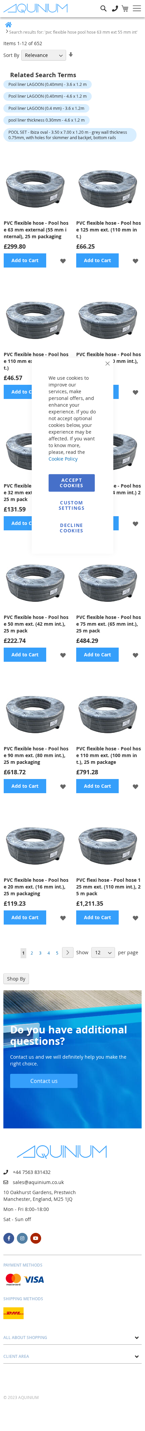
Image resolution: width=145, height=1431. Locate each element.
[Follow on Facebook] (8, 1238)
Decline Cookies (71, 528)
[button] (63, 261)
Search (103, 3)
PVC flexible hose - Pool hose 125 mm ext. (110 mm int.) (108, 230)
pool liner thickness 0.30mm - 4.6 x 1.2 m (46, 120)
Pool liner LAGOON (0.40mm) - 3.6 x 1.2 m (47, 84)
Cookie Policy (63, 459)
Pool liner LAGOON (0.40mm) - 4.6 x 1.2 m (47, 96)
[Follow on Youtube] (35, 1238)
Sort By (11, 55)
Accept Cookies (71, 483)
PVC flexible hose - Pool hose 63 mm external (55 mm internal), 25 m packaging (36, 230)
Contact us (44, 1081)
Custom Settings (72, 505)
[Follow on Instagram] (22, 1238)
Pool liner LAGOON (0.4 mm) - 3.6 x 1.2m (46, 108)
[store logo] (37, 8)
